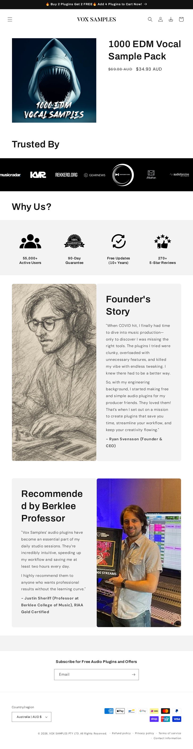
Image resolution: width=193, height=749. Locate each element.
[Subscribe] (133, 674)
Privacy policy (144, 733)
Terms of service (170, 733)
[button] (10, 19)
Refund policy (121, 733)
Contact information (167, 738)
